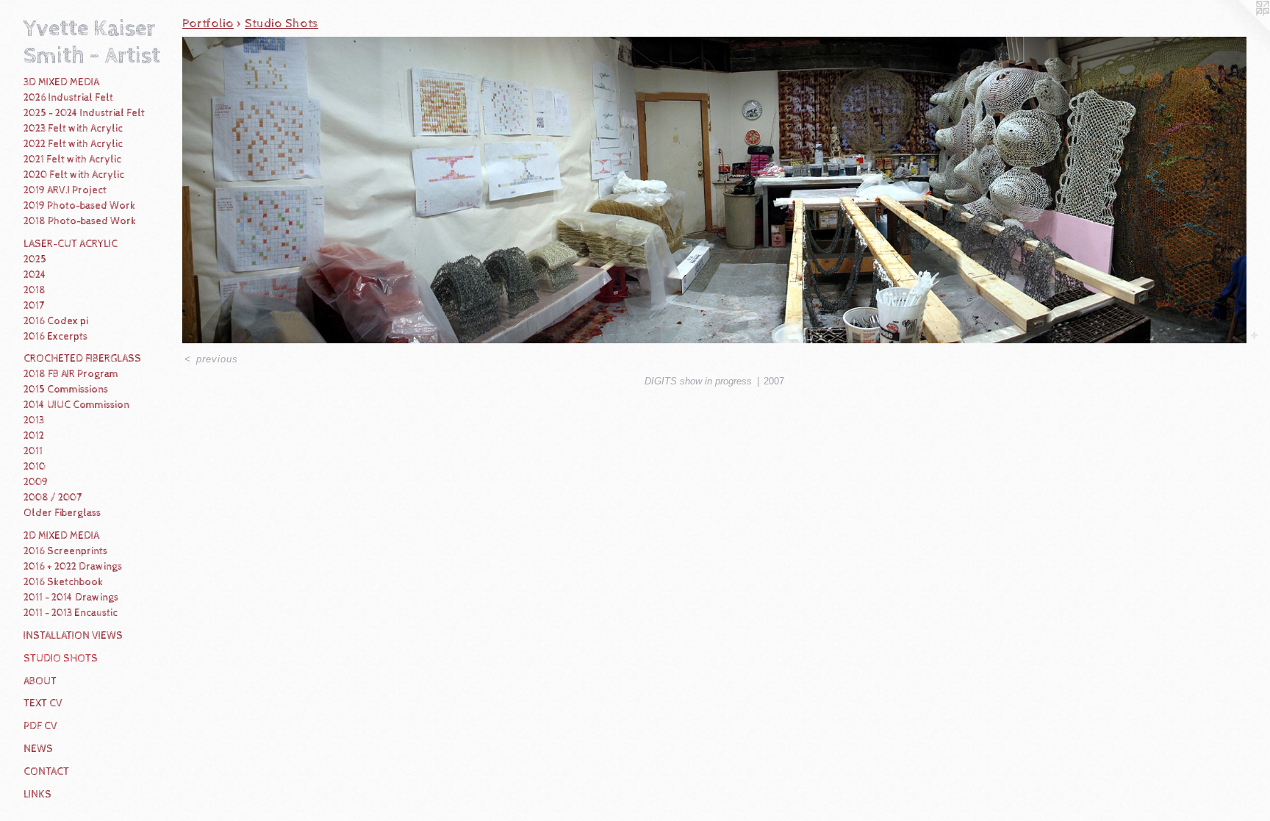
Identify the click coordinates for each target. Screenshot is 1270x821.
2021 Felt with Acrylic (72, 159)
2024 (35, 275)
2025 (35, 259)
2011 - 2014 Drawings (71, 597)
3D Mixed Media (61, 82)
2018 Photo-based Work (80, 221)
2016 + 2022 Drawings (73, 567)
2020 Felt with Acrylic (74, 175)
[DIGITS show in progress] (714, 190)
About (40, 681)
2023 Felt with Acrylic (73, 129)
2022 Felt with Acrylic (73, 144)
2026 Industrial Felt (68, 98)
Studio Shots (61, 658)
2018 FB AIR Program (71, 374)
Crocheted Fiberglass (82, 359)
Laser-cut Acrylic (71, 244)
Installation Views (73, 636)
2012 (34, 436)
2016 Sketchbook (63, 582)
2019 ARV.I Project (65, 190)
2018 (35, 290)
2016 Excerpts (55, 337)
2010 (35, 467)
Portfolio (208, 23)
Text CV (43, 703)
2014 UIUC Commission (76, 405)
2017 (34, 306)
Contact (46, 772)
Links (37, 794)
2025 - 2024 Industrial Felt (84, 113)
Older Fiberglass (62, 513)
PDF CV (40, 726)
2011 (33, 451)
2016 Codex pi (56, 321)
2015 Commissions (66, 389)
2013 (34, 420)
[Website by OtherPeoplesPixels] (1240, 29)
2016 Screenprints (65, 551)
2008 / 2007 (53, 497)
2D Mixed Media (61, 536)
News (38, 749)
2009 (36, 482)
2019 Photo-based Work (79, 206)
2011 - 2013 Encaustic (71, 613)
